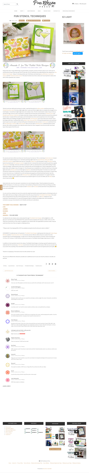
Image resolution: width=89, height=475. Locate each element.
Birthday (5, 265)
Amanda (5, 215)
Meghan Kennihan (15, 337)
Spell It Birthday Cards (8, 270)
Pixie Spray (50, 161)
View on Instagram (56, 449)
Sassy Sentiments (11, 265)
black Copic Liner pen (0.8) (30, 120)
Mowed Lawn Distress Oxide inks (11, 115)
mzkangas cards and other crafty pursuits (21, 330)
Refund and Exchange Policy (36, 463)
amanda (22, 20)
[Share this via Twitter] (52, 264)
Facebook (29, 186)
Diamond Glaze (26, 174)
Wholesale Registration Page (56, 463)
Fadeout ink (33, 161)
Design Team (47, 10)
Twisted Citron (49, 113)
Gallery (31, 20)
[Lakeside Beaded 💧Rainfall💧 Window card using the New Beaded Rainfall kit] (73, 124)
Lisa (4, 207)
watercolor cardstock (8, 161)
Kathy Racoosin (49, 158)
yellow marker (40, 108)
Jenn (4, 213)
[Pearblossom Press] (44, 4)
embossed (45, 121)
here (38, 196)
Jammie (5, 209)
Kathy (50, 176)
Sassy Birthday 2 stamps (10, 123)
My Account (83, 3)
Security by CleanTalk (47, 468)
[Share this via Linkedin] (49, 264)
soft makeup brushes (18, 163)
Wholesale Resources (69, 10)
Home (15, 10)
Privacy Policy (9, 433)
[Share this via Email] (55, 264)
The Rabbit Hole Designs (45, 195)
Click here (20, 244)
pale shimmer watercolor (44, 159)
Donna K (13, 363)
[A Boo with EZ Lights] (73, 85)
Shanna (5, 211)
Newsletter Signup (9, 428)
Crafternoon (31, 10)
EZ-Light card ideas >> (67, 53)
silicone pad (13, 169)
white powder (22, 123)
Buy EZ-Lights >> (78, 53)
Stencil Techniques (19, 265)
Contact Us (56, 10)
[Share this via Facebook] (46, 264)
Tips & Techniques (36, 20)
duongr (13, 303)
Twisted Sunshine (39, 265)
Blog (39, 10)
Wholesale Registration (11, 430)
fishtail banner (39, 123)
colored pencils (34, 118)
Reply (23, 280)
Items (76, 3)
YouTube (36, 186)
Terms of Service (9, 431)
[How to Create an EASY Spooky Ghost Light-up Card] (73, 111)
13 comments (46, 20)
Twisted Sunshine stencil (16, 75)
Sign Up (1, 187)
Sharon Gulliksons (15, 311)
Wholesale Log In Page (67, 463)
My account (8, 427)
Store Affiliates (46, 463)
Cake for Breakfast (52, 270)
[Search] (17, 4)
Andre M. (13, 354)
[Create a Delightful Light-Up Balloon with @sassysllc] (76, 442)
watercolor (6, 164)
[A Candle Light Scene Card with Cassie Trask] (76, 453)
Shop (21, 10)
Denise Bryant (14, 294)
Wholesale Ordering (76, 463)
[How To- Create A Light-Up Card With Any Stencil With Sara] (73, 72)
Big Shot (28, 169)
